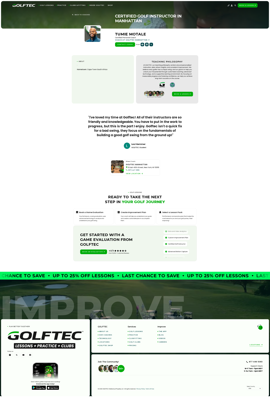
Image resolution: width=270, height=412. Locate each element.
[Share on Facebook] (142, 44)
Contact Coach (125, 44)
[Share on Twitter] (151, 44)
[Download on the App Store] (53, 388)
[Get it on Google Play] (39, 388)
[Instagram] (9, 354)
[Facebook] (30, 354)
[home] (24, 5)
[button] (46, 5)
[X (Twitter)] (16, 354)
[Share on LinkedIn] (147, 44)
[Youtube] (23, 354)
